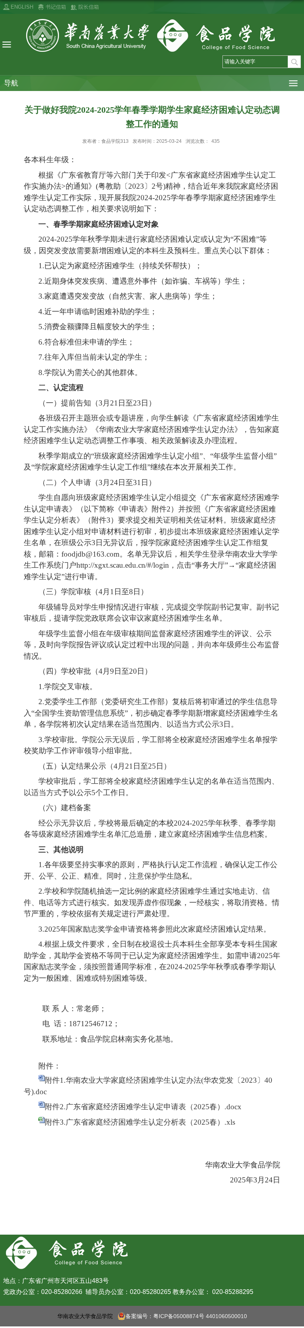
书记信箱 (56, 7)
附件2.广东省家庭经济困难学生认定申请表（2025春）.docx (143, 1107)
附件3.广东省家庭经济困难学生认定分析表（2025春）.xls (140, 1122)
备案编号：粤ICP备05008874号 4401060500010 (186, 1316)
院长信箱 (88, 7)
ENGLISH (22, 7)
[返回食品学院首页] (152, 35)
